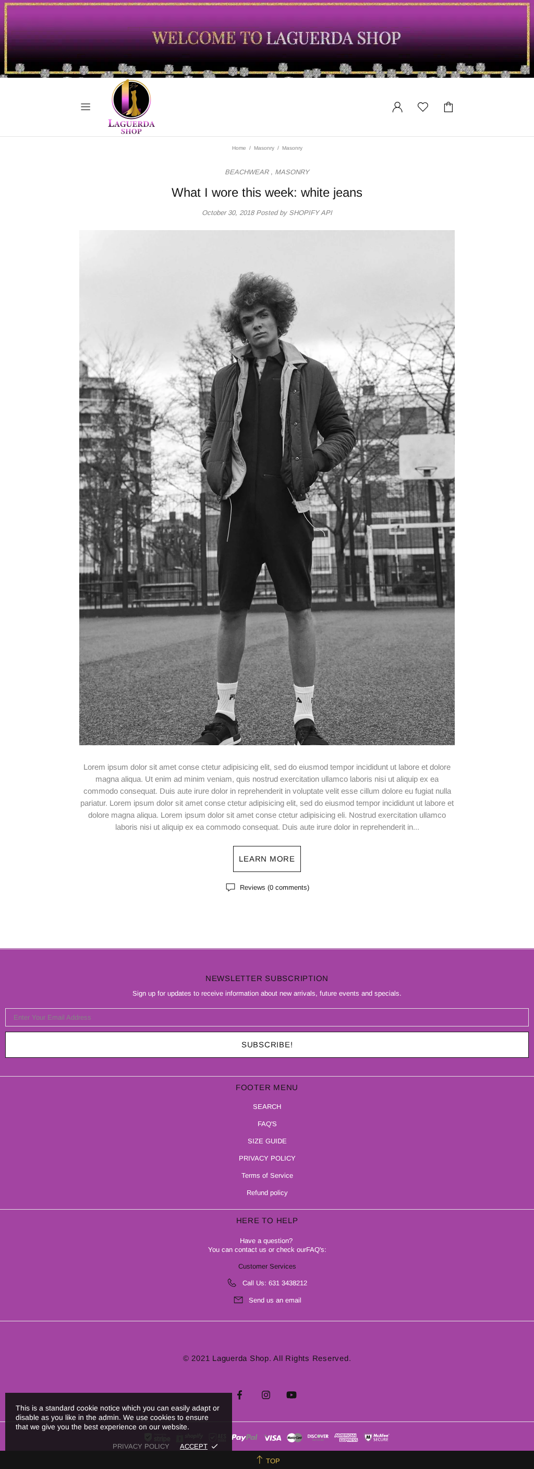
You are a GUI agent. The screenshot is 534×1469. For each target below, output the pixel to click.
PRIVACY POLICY (267, 1158)
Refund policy (267, 1193)
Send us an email (275, 1300)
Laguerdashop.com (131, 107)
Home (239, 148)
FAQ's (315, 1249)
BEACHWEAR (247, 172)
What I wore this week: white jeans (267, 192)
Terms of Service (267, 1175)
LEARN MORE (267, 858)
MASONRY (292, 172)
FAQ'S (267, 1124)
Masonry (264, 148)
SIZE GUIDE (267, 1141)
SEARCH (267, 1106)
